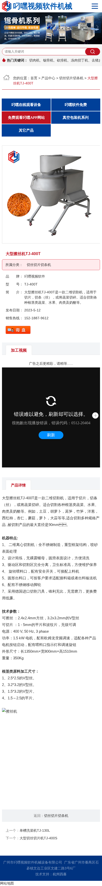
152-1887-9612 (36, 318)
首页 (33, 78)
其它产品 (26, 130)
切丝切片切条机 (71, 78)
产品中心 (48, 78)
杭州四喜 (60, 874)
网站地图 (7, 883)
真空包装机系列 (76, 118)
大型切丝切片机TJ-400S (38, 838)
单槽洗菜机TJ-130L (35, 830)
